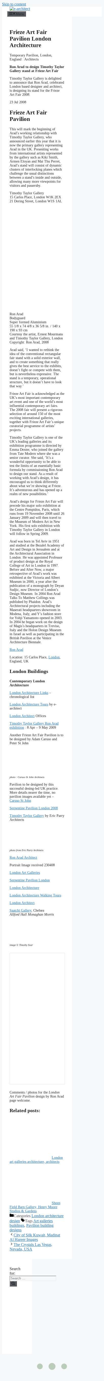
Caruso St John (20, 800)
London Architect (22, 716)
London (54, 657)
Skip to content (14, 4)
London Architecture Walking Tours (35, 895)
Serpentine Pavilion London (30, 880)
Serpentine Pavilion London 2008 (34, 808)
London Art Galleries (25, 873)
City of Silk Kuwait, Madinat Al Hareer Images (35, 1237)
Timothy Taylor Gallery (27, 816)
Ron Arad (16, 650)
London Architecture (24, 888)
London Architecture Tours (29, 704)
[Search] (13, 1284)
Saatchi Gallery (20, 910)
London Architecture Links (29, 693)
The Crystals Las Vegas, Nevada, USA (31, 1246)
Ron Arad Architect (23, 857)
